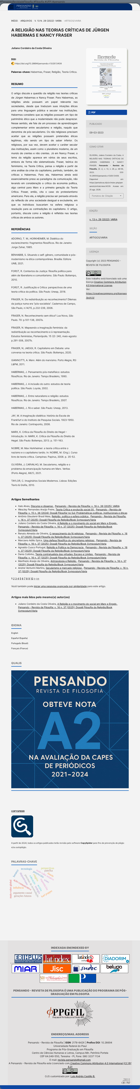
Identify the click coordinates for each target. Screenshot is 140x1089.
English (14, 633)
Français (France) (19, 648)
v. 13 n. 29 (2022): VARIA (48, 20)
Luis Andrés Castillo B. (83, 1076)
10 (32, 578)
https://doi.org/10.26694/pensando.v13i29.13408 (38, 63)
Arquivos (26, 20)
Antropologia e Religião (64, 561)
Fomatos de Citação (102, 195)
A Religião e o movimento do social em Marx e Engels (87, 523)
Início (14, 20)
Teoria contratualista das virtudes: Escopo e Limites (64, 554)
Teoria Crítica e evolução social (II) (75, 509)
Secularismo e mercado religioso (64, 567)
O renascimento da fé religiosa (67, 533)
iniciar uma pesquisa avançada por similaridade (60, 586)
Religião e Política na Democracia (65, 547)
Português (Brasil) (19, 643)
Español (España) (19, 638)
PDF (93, 112)
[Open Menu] (11, 6)
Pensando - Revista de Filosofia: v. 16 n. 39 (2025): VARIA (87, 506)
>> (37, 578)
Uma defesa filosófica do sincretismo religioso (69, 540)
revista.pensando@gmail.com (74, 1059)
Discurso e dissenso (42, 506)
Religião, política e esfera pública (70, 516)
